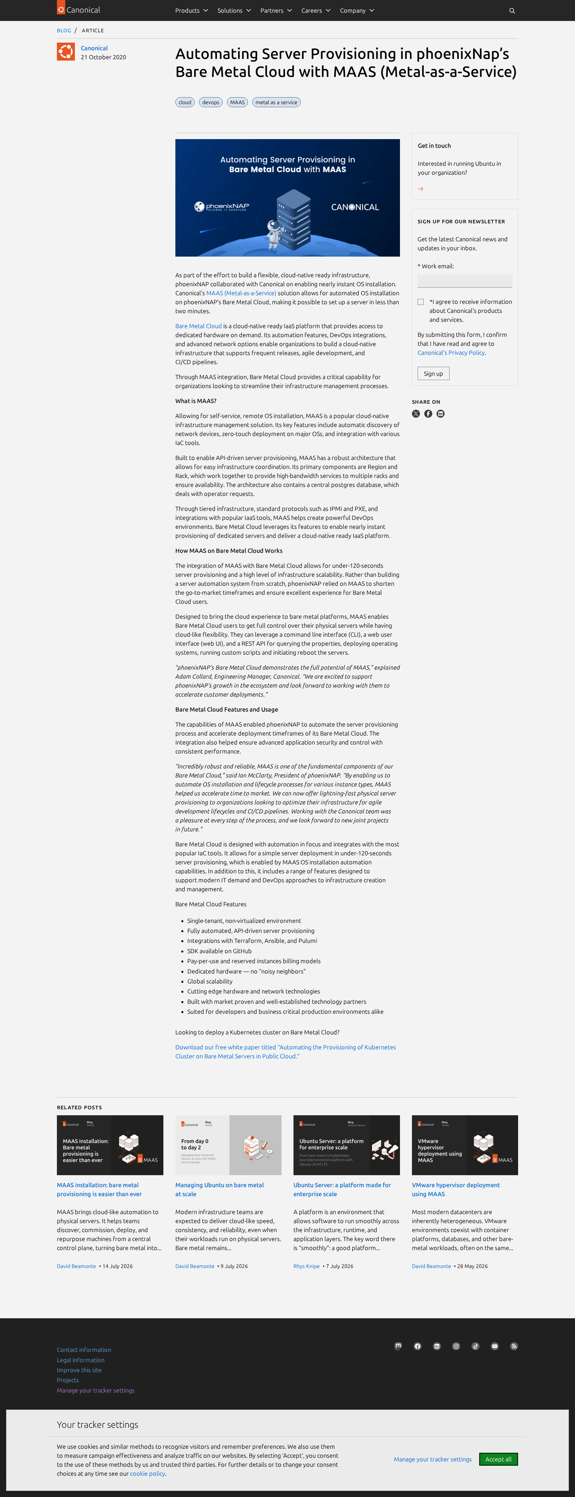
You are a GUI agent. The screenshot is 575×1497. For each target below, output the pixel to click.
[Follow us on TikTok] (473, 1348)
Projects (68, 1380)
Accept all (498, 1459)
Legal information (80, 1360)
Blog (64, 30)
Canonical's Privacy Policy (451, 352)
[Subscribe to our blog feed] (512, 1348)
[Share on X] (416, 415)
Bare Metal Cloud (198, 325)
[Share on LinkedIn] (441, 415)
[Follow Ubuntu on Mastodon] (396, 1348)
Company (353, 10)
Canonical (94, 48)
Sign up (433, 373)
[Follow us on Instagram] (454, 1348)
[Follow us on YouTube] (493, 1348)
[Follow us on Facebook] (416, 1348)
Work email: (438, 266)
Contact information (84, 1349)
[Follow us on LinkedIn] (435, 1348)
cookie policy (147, 1473)
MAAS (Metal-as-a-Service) (241, 293)
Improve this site (79, 1370)
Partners (272, 10)
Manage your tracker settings (96, 1390)
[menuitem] (190, 10)
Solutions (230, 10)
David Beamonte (76, 1266)
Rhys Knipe (306, 1266)
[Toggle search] (512, 10)
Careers (311, 10)
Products (187, 10)
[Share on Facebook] (429, 415)
